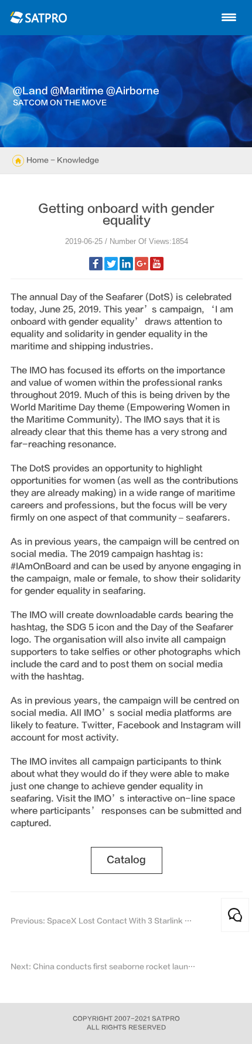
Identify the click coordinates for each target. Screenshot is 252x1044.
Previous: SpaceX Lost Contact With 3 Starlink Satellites (103, 921)
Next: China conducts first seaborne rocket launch (103, 966)
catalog (126, 860)
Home (37, 160)
